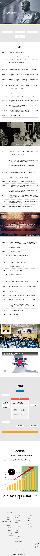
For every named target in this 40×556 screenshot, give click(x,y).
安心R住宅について (17, 532)
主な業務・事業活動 (17, 515)
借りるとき (30, 517)
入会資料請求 (9, 530)
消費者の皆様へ (30, 512)
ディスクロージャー (17, 526)
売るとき (30, 520)
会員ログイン (4, 515)
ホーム (2, 26)
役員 (19, 36)
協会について (7, 26)
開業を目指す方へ (9, 525)
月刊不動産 (16, 530)
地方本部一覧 (18, 520)
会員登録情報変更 (11, 535)
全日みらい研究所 (17, 536)
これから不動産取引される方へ (32, 515)
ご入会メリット (9, 519)
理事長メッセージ (9, 517)
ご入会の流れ (9, 527)
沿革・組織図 (16, 517)
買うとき (30, 518)
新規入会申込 (11, 533)
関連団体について (17, 522)
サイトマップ (4, 512)
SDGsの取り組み (17, 538)
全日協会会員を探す (30, 526)
